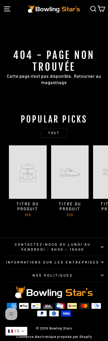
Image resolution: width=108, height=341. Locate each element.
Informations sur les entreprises (52, 262)
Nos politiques (53, 275)
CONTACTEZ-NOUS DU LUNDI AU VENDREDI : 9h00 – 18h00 (52, 246)
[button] (16, 331)
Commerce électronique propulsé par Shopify (54, 336)
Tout (54, 133)
